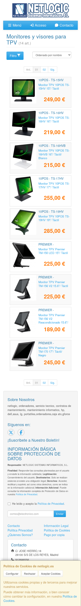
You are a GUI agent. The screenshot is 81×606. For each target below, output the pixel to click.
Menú (16, 25)
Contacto (66, 25)
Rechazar (29, 573)
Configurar (12, 573)
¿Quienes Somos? (20, 535)
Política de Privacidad (26, 494)
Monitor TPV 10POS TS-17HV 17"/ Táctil (54, 185)
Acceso (40, 25)
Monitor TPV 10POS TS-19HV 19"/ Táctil (54, 218)
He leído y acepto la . (38, 504)
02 (44, 69)
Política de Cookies (57, 530)
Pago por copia (54, 535)
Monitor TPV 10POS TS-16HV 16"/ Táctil (54, 119)
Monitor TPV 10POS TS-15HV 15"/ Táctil (54, 86)
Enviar (60, 514)
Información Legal (56, 526)
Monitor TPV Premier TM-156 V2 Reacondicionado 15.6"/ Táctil (53, 320)
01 (36, 69)
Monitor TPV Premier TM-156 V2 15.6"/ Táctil (53, 284)
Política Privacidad (20, 530)
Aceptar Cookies (50, 573)
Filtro (13, 56)
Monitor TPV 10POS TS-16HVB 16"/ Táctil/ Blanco (54, 154)
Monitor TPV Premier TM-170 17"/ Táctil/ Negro (51, 351)
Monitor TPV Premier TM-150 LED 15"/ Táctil (53, 251)
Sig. (52, 69)
